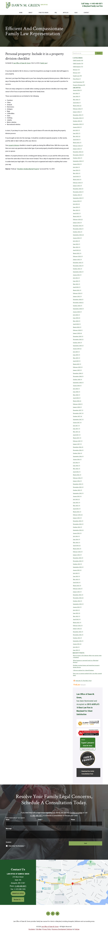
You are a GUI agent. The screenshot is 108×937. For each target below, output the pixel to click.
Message (9, 828)
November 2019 (77, 339)
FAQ (56, 12)
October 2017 (76, 416)
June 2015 (75, 502)
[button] (106, 924)
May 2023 (75, 210)
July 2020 (75, 315)
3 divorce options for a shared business (83, 670)
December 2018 (77, 373)
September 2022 (77, 235)
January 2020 (76, 333)
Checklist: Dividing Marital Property (28, 169)
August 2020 (76, 312)
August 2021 (76, 275)
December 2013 (77, 558)
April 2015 (76, 509)
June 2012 (75, 613)
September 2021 (77, 272)
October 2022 (76, 232)
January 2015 (76, 518)
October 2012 (76, 601)
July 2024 (75, 167)
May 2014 (75, 542)
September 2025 (77, 124)
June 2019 (75, 355)
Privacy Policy (47, 929)
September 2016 (77, 456)
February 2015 (77, 515)
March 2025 (76, 142)
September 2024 (77, 161)
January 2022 (76, 259)
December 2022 (77, 226)
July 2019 (75, 352)
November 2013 (77, 561)
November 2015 (77, 487)
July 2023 (75, 204)
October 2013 (76, 564)
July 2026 (75, 93)
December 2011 (77, 632)
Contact (86, 12)
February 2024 (77, 183)
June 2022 (75, 244)
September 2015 (77, 493)
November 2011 (77, 635)
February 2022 (77, 256)
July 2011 (75, 647)
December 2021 (77, 262)
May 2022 (75, 247)
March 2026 (76, 106)
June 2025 (75, 133)
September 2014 (77, 530)
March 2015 (76, 512)
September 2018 (77, 382)
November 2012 (77, 598)
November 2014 (77, 524)
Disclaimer (8, 842)
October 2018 (76, 379)
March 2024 (76, 179)
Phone (73, 819)
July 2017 (75, 426)
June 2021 (75, 281)
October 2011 (76, 638)
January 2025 (76, 149)
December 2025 (77, 115)
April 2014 (76, 545)
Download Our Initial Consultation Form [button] (88, 772)
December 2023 (77, 189)
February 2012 (77, 625)
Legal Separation (77, 82)
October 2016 (76, 453)
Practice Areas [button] (43, 12)
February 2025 (77, 146)
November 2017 (77, 413)
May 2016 (75, 469)
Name (7, 819)
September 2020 (77, 309)
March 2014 (76, 549)
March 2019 (76, 364)
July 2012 (75, 610)
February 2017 (77, 441)
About (30, 12)
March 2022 (76, 253)
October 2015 (76, 490)
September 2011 (77, 641)
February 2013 (77, 589)
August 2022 (76, 238)
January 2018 (76, 407)
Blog (76, 12)
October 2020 (76, 306)
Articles (65, 12)
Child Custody (77, 60)
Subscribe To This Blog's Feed (83, 681)
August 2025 (76, 127)
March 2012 (76, 622)
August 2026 (76, 90)
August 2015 (76, 496)
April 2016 (76, 472)
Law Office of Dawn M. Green (21, 63)
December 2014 (77, 521)
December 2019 (77, 336)
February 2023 (77, 219)
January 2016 (76, 481)
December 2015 (77, 484)
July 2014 (75, 536)
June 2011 (75, 650)
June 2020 (75, 318)
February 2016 (77, 478)
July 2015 (75, 499)
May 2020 (75, 321)
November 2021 (77, 266)
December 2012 (77, 595)
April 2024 (76, 176)
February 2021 (77, 293)
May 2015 (75, 505)
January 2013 (76, 592)
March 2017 (76, 438)
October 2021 (76, 269)
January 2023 (76, 222)
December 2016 (77, 447)
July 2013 (75, 573)
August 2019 (76, 349)
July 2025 (75, 130)
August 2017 (76, 422)
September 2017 (77, 419)
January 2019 (76, 370)
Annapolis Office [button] (18, 893)
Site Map (38, 929)
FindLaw (77, 929)
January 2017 (76, 444)
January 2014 (76, 555)
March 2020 (76, 327)
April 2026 (76, 103)
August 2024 (76, 164)
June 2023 (75, 207)
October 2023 (76, 195)
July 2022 (75, 241)
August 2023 (76, 201)
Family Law (43, 63)
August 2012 (76, 607)
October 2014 (76, 527)
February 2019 (77, 367)
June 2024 (75, 170)
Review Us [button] (17, 900)
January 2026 (76, 112)
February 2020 (77, 330)
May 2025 (75, 136)
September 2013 (77, 567)
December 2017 (77, 410)
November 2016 (77, 450)
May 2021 (75, 284)
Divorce (75, 70)
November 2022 (77, 229)
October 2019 (76, 342)
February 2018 (77, 404)
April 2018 (76, 398)
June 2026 (75, 96)
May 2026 (75, 99)
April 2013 (76, 582)
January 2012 (76, 629)
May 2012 (75, 616)
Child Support (76, 67)
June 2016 (75, 466)
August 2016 (76, 459)
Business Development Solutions (62, 929)
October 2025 (76, 121)
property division (14, 145)
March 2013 (76, 586)
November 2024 (77, 155)
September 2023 (77, 198)
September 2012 (77, 604)
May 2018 (75, 395)
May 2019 (75, 358)
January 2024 (76, 186)
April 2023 (76, 213)
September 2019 (77, 346)
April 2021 (76, 287)
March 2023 (76, 216)
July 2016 (75, 462)
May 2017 (75, 432)
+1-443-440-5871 (96, 4)
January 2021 (76, 296)
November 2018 (77, 376)
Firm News (76, 79)
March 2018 (76, 401)
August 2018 (76, 385)
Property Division (78, 85)
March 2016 (76, 475)
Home (20, 12)
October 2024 (76, 158)
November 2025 (77, 118)
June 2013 (75, 576)
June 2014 (75, 539)
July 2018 (75, 389)
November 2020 (77, 302)
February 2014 (77, 552)
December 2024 (77, 152)
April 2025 (76, 139)
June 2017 (75, 429)
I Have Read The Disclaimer (16, 846)
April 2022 (76, 250)
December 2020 (77, 299)
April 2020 (76, 324)
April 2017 (76, 435)
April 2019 (76, 361)
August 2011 (76, 644)
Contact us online (76, 813)
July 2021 (75, 278)
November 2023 (77, 192)
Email (40, 819)
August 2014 (76, 533)
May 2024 (75, 173)
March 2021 (76, 290)
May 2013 (75, 579)
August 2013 (76, 570)
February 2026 (77, 109)
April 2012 (76, 619)
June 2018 (75, 392)
